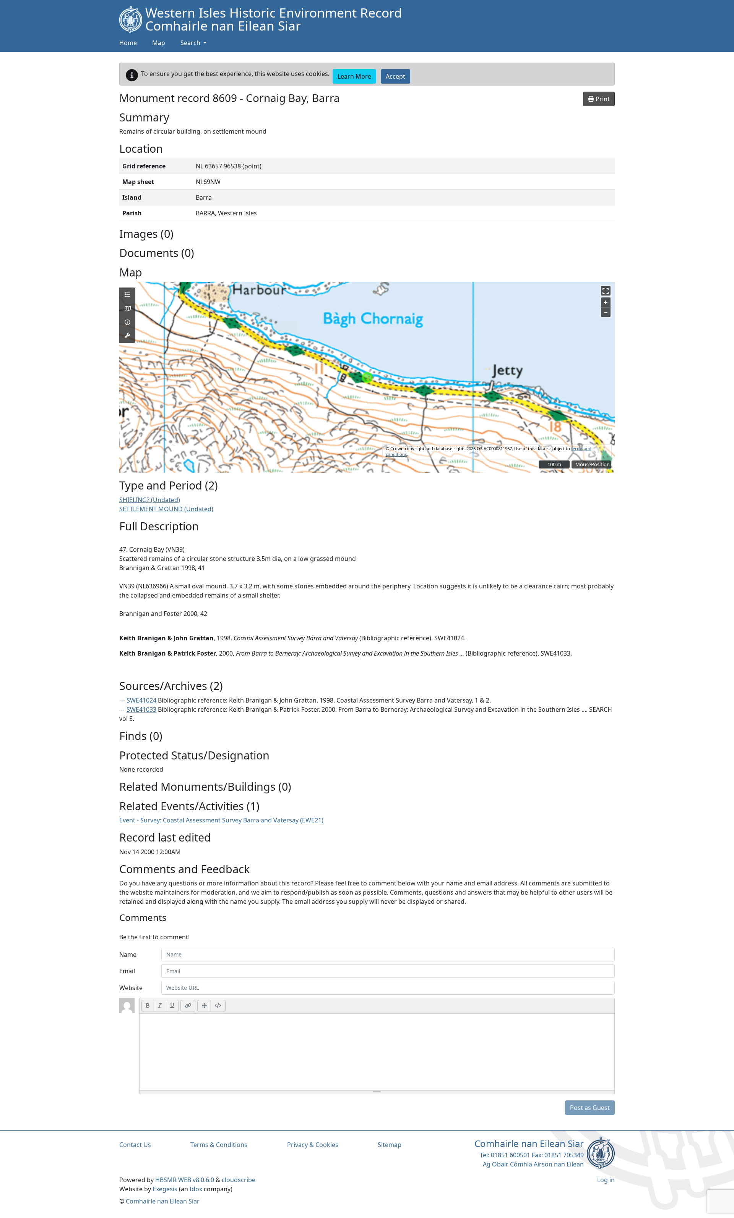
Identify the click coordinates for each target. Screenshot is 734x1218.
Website (131, 988)
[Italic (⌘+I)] (160, 1005)
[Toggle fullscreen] (606, 291)
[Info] (127, 322)
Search (191, 43)
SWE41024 (141, 700)
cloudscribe (238, 1180)
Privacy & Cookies (312, 1144)
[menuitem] (159, 43)
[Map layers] (127, 295)
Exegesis (165, 1189)
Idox (196, 1189)
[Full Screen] (204, 1005)
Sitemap (389, 1144)
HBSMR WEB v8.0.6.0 (185, 1180)
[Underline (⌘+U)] (172, 1005)
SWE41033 (141, 709)
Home (128, 43)
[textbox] (377, 1052)
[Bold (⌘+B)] (147, 1005)
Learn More (354, 76)
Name (127, 954)
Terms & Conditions (218, 1144)
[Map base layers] (127, 308)
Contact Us (135, 1144)
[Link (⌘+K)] (187, 1005)
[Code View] (218, 1005)
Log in (606, 1180)
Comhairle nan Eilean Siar (163, 1201)
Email (127, 971)
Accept (395, 76)
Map (158, 43)
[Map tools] (127, 335)
